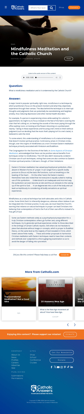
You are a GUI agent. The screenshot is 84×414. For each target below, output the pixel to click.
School (33, 357)
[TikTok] (68, 367)
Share (68, 59)
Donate (74, 7)
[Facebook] (51, 367)
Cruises (33, 363)
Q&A (13, 44)
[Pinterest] (64, 367)
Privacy (33, 402)
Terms (28, 402)
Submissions (17, 376)
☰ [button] (6, 7)
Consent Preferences (51, 402)
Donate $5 (65, 255)
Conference (35, 360)
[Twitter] (54, 367)
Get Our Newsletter (62, 352)
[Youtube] (58, 367)
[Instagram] (61, 367)
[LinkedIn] (71, 367)
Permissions (17, 378)
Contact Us (40, 402)
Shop (61, 7)
